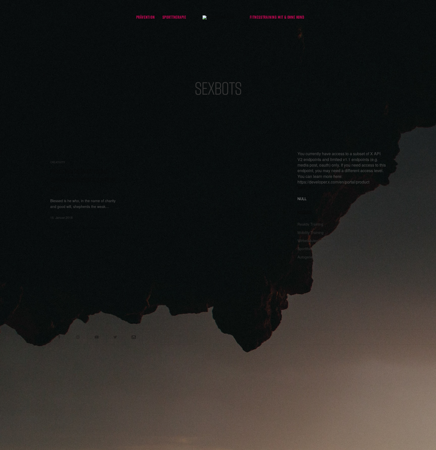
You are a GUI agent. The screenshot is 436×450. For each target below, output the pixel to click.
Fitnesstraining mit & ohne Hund (277, 17)
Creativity (57, 162)
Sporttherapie (174, 17)
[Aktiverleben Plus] (218, 17)
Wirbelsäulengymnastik (315, 240)
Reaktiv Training (310, 224)
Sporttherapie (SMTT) (315, 248)
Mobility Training (310, 232)
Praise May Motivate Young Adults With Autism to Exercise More (83, 180)
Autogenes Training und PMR (320, 256)
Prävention (145, 17)
